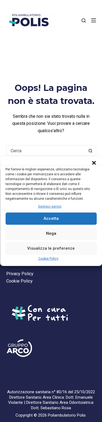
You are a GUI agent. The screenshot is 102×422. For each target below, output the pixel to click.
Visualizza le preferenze (51, 248)
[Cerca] (84, 20)
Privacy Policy (19, 273)
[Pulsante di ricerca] (90, 150)
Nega (51, 233)
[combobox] (46, 150)
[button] (94, 163)
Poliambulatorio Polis (67, 415)
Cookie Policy (48, 259)
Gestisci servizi (49, 206)
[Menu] (93, 20)
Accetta (51, 218)
